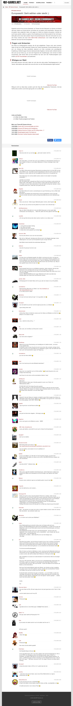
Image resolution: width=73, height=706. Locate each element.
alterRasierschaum (23, 208)
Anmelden (67, 2)
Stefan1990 (21, 334)
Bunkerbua (21, 295)
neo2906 (21, 216)
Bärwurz (21, 478)
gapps (20, 462)
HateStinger (21, 342)
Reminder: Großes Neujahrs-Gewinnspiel (28, 134)
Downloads (40, 2)
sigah (20, 319)
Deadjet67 (21, 435)
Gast (20, 395)
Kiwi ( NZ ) (21, 168)
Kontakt (37, 695)
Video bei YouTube (52, 85)
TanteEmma (21, 470)
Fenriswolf (21, 302)
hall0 (20, 640)
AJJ (20, 539)
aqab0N (20, 403)
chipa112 (21, 151)
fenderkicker (21, 224)
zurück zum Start (36, 702)
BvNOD (20, 453)
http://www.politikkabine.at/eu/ (26, 290)
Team (47, 695)
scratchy (21, 672)
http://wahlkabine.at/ (44, 288)
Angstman (21, 419)
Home (26, 2)
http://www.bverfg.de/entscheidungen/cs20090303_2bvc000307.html (34, 446)
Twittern (58, 140)
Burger (20, 200)
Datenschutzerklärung (30, 695)
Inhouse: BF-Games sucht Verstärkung (27, 128)
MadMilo (21, 632)
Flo (19, 326)
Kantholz (21, 597)
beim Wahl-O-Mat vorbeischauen (36, 37)
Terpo (20, 411)
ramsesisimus (22, 286)
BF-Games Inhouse (13, 7)
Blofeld (20, 266)
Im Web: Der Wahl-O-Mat (20, 117)
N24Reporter (22, 378)
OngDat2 (21, 189)
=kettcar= (21, 158)
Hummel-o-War (22, 233)
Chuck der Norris (23, 587)
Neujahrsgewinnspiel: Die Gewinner (27, 132)
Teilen (50, 140)
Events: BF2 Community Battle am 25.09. (28, 126)
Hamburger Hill (22, 494)
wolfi (20, 604)
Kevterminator (22, 311)
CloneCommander (23, 442)
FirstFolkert (21, 649)
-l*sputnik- (21, 486)
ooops (20, 523)
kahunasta (21, 507)
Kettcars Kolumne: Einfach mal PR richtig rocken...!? (31, 130)
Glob (20, 620)
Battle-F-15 (21, 612)
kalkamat (21, 246)
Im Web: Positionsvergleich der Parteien (24, 119)
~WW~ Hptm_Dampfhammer (25, 427)
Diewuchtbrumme (23, 679)
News (6, 7)
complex (21, 369)
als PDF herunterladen (21, 56)
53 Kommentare (36, 24)
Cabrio (20, 255)
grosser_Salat (22, 279)
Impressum (42, 695)
